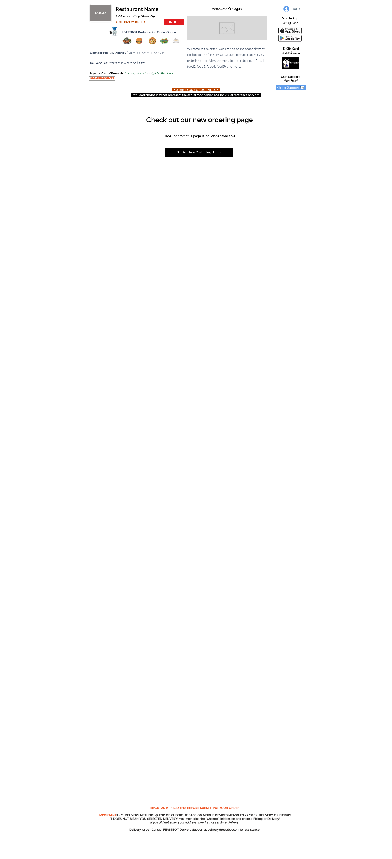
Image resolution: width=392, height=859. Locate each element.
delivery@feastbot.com (223, 829)
